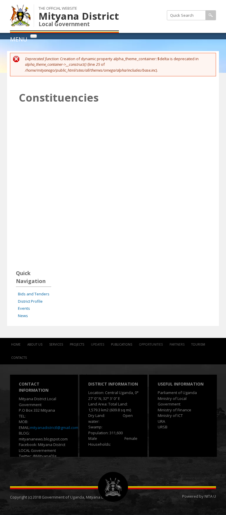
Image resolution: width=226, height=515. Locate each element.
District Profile (30, 301)
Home (16, 344)
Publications (121, 344)
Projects (77, 344)
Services (56, 344)
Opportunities (151, 344)
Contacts (19, 358)
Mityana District (79, 16)
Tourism (198, 344)
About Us (34, 344)
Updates (97, 344)
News (23, 315)
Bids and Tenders (33, 294)
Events (24, 308)
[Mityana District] (20, 23)
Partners (177, 344)
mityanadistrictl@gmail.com (54, 427)
